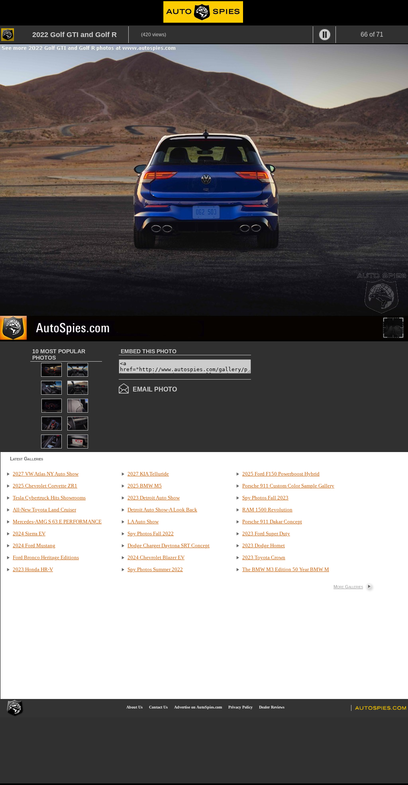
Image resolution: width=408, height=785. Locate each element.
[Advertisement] (318, 396)
